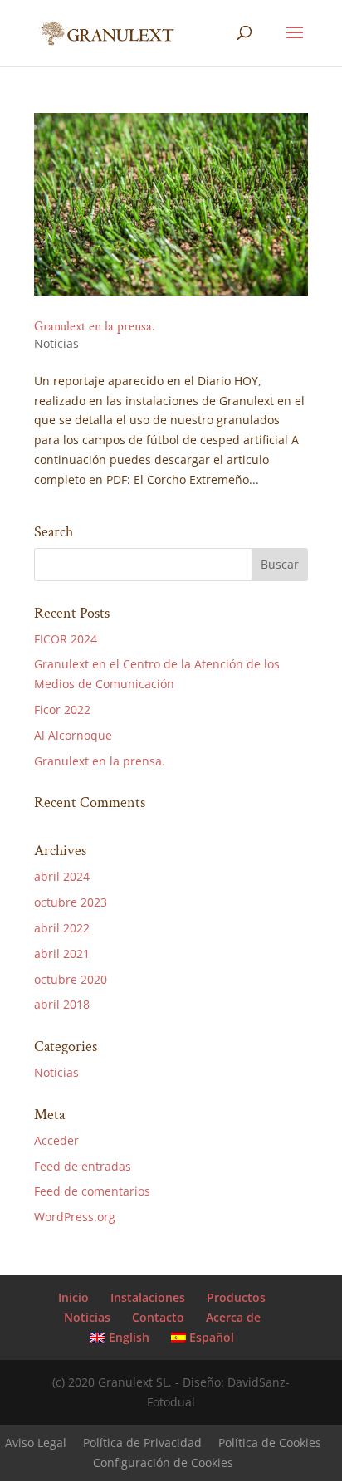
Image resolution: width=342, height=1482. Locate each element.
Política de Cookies (269, 1442)
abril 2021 (62, 953)
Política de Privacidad (142, 1442)
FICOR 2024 (65, 639)
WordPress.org (74, 1217)
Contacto (158, 1317)
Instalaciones (147, 1297)
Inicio (73, 1297)
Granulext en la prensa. (94, 326)
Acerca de (233, 1317)
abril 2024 (62, 876)
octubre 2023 (70, 902)
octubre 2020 (70, 979)
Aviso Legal (35, 1442)
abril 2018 (62, 1004)
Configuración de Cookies (163, 1462)
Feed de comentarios (92, 1191)
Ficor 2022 (62, 709)
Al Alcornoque (73, 735)
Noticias (56, 343)
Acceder (56, 1140)
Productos (236, 1297)
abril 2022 (62, 928)
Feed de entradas (82, 1166)
